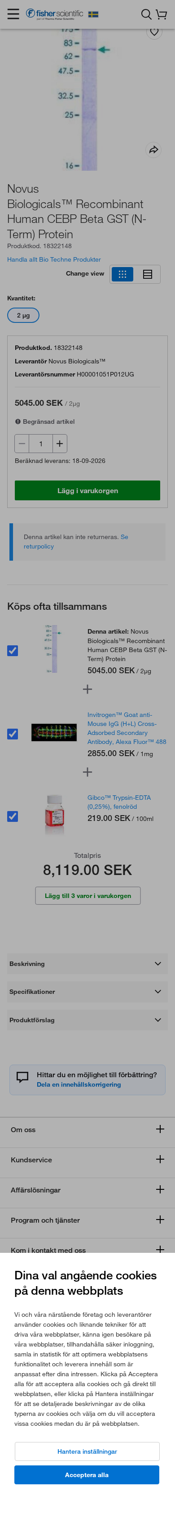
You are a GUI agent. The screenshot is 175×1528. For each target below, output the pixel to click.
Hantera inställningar (87, 1451)
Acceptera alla (87, 1475)
